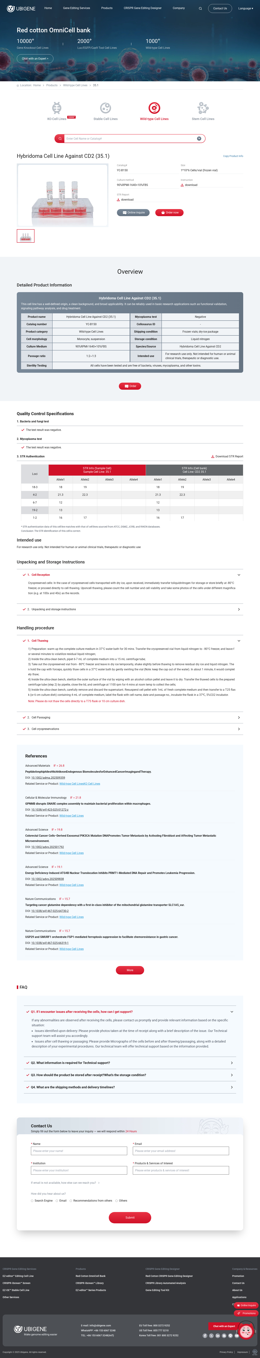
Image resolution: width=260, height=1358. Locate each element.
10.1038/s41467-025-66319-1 (50, 943)
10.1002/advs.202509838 (47, 879)
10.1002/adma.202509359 (48, 777)
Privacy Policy (226, 1352)
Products (51, 85)
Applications (239, 1297)
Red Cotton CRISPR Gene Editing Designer (169, 1276)
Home (48, 8)
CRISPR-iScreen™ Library (90, 1283)
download (191, 185)
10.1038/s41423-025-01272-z (49, 809)
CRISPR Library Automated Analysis (166, 1283)
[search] (200, 8)
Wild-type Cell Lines (75, 85)
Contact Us (220, 8)
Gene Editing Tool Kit (157, 1290)
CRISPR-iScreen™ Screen (16, 1283)
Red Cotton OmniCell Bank (90, 1276)
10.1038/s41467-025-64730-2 (50, 911)
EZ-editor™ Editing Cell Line (18, 1276)
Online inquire (136, 212)
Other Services (11, 1297)
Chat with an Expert (224, 1326)
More (130, 970)
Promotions (249, 1313)
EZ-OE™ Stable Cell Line (16, 1290)
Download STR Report (229, 456)
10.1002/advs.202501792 (47, 847)
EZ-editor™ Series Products (91, 1290)
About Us (237, 1290)
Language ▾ (245, 8)
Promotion (238, 1276)
